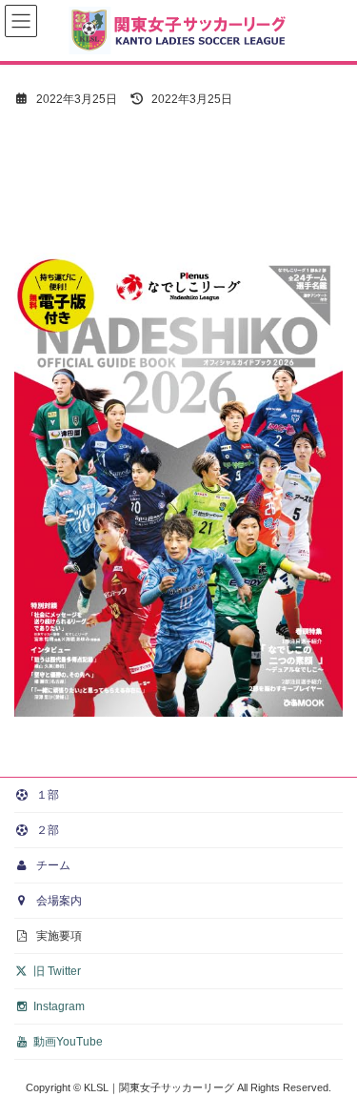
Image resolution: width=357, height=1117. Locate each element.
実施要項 (57, 936)
